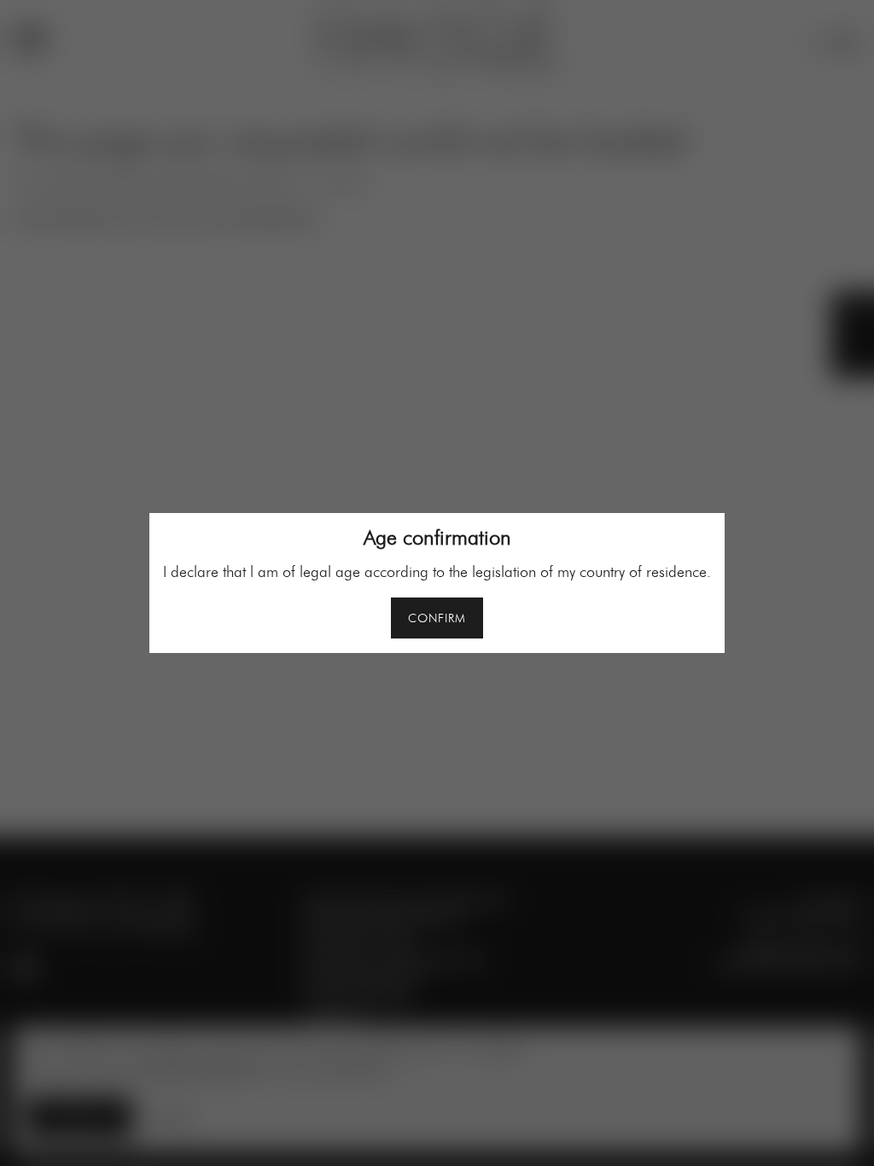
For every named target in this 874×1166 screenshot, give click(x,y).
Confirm (437, 618)
